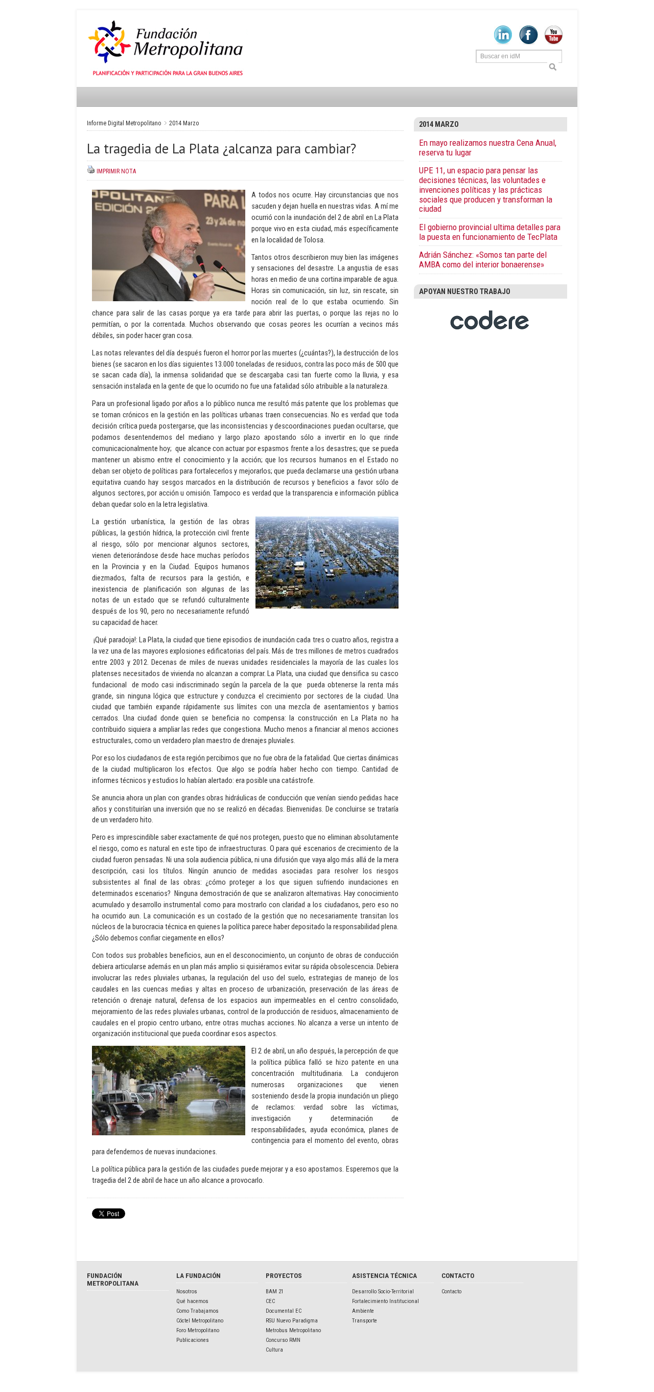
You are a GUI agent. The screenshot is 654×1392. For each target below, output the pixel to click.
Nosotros (186, 1291)
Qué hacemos (192, 1301)
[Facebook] (528, 42)
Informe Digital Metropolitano (167, 48)
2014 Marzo (184, 123)
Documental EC (283, 1311)
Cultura (274, 1349)
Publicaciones (192, 1340)
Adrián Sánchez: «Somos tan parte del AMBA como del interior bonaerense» (483, 260)
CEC (270, 1301)
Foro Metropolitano (197, 1330)
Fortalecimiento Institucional (385, 1301)
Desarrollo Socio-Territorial (383, 1291)
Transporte (364, 1320)
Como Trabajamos (197, 1311)
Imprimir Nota (116, 171)
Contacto (451, 1291)
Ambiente (363, 1311)
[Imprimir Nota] (91, 171)
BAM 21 (275, 1291)
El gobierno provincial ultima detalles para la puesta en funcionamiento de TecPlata (489, 232)
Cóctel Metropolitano (199, 1320)
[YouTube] (553, 42)
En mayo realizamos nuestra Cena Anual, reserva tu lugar (487, 148)
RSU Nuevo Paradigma (292, 1320)
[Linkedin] (503, 42)
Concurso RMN (283, 1340)
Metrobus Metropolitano (293, 1330)
